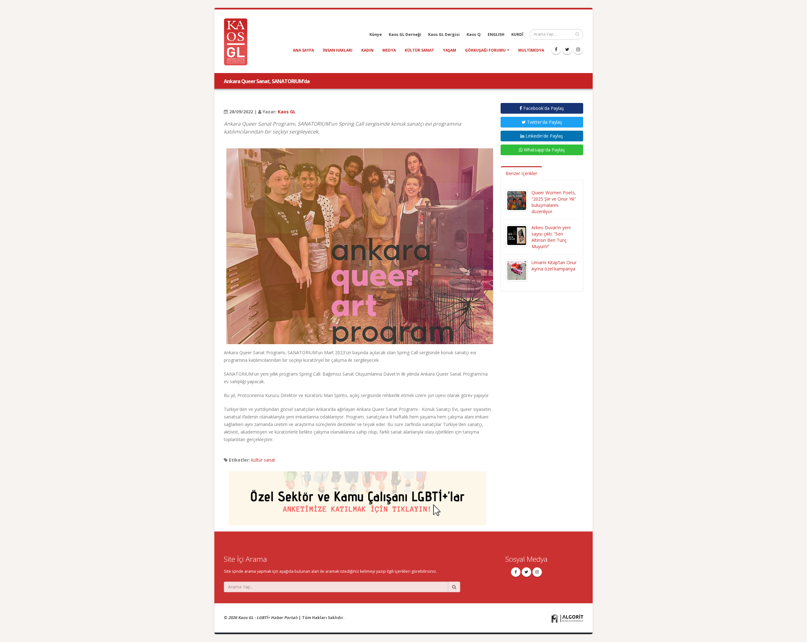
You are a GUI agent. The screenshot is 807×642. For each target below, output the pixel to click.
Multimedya (531, 50)
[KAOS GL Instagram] (578, 49)
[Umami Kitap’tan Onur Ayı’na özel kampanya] (516, 270)
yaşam (449, 50)
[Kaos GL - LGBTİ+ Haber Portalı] (238, 41)
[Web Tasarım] (567, 618)
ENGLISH (496, 34)
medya (389, 50)
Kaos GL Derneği (405, 34)
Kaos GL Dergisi (444, 34)
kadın (367, 50)
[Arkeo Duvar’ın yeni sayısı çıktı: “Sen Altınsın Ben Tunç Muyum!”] (516, 235)
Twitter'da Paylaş (544, 122)
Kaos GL (287, 112)
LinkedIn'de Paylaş (543, 136)
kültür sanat (419, 50)
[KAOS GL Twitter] (567, 49)
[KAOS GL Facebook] (556, 49)
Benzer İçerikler (521, 173)
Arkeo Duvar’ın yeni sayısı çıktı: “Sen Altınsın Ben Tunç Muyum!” (551, 236)
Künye (375, 34)
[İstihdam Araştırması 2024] (357, 495)
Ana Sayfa (303, 50)
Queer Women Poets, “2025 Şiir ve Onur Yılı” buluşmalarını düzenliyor (553, 202)
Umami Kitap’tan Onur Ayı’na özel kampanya (554, 265)
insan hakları (337, 50)
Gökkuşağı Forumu (485, 50)
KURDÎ (517, 34)
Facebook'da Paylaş (543, 108)
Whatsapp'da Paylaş (544, 150)
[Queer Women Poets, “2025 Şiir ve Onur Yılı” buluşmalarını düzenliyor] (516, 200)
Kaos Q (474, 34)
